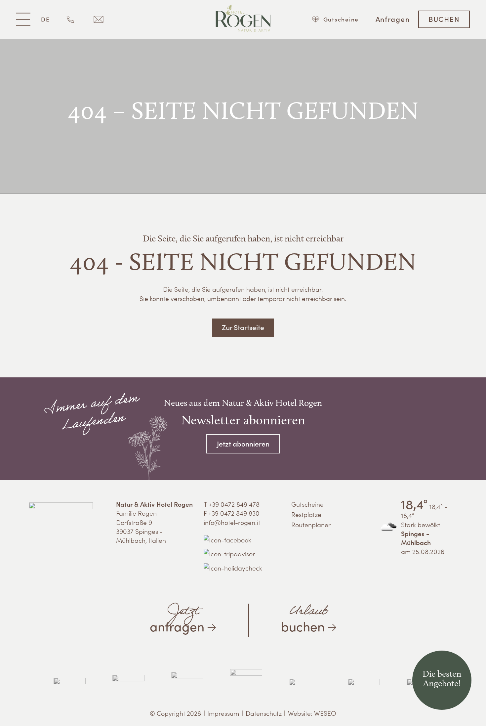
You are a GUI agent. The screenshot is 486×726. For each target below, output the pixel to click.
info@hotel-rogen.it (232, 522)
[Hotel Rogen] (243, 19)
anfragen (177, 617)
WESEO (325, 712)
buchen (304, 617)
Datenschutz (264, 712)
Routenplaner (311, 524)
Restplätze (306, 514)
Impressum (223, 712)
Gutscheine (307, 503)
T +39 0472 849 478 (232, 503)
